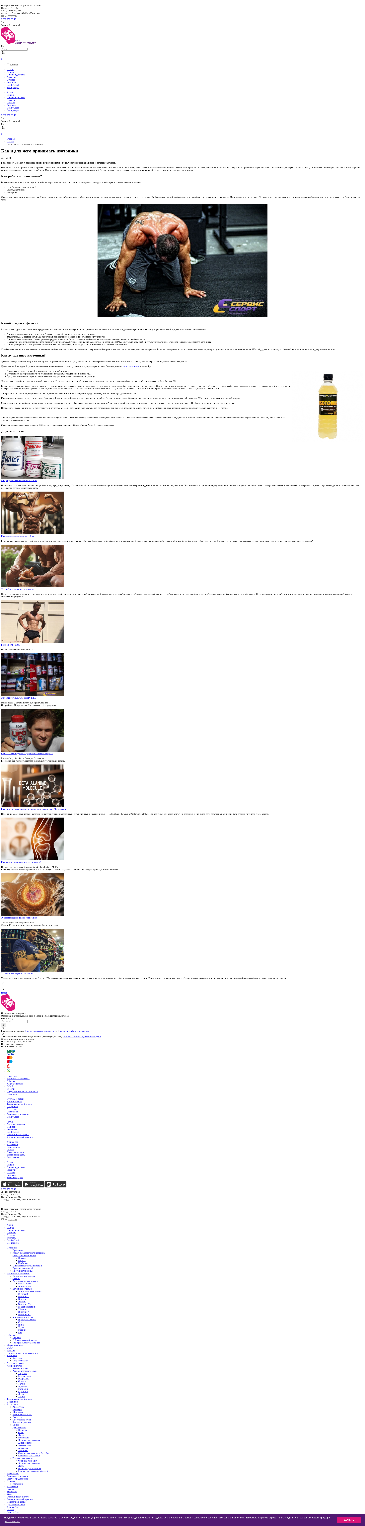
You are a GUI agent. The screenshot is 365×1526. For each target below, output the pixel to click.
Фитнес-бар (12, 1142)
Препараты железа (27, 1319)
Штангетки (18, 1412)
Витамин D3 (24, 1304)
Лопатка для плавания (29, 1440)
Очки (21, 1432)
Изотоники (18, 1484)
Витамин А (23, 1312)
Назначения (12, 1144)
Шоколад (22, 1258)
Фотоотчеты (13, 1157)
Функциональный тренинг (20, 1137)
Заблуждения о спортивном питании (19, 480)
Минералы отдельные (23, 1317)
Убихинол (23, 1309)
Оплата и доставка (16, 74)
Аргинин (22, 1386)
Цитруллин (23, 1378)
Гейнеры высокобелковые (25, 1340)
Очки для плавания (27, 1461)
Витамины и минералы (18, 1078)
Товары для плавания (23, 1458)
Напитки (11, 1127)
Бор (20, 1332)
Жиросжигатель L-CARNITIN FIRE (18, 698)
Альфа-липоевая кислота (30, 1291)
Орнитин (22, 1381)
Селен (21, 1322)
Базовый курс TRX (10, 645)
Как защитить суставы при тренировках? (21, 862)
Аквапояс (23, 1450)
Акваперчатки (25, 1443)
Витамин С (23, 1296)
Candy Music (13, 1132)
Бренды (10, 1121)
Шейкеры (17, 1409)
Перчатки (17, 1417)
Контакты (11, 82)
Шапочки (23, 1430)
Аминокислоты (14, 1101)
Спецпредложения (16, 1124)
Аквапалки (23, 1448)
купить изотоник (131, 366)
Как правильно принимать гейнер (17, 536)
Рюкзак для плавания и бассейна (34, 1471)
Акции (10, 69)
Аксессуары (13, 1109)
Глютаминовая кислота (18, 1134)
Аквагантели (24, 1445)
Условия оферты (15, 1177)
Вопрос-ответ (13, 1147)
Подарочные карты (16, 1152)
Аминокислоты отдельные (25, 1371)
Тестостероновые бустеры (19, 1104)
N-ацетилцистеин (27, 1307)
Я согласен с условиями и (45, 1031)
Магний (22, 1330)
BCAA (10, 1086)
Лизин (21, 1394)
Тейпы (16, 1425)
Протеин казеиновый (23, 1268)
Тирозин (22, 1373)
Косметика (12, 1129)
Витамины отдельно (22, 1289)
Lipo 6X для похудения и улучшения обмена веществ (27, 753)
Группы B (23, 1294)
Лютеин (22, 1301)
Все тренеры (13, 87)
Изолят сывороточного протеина (29, 1253)
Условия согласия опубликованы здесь (82, 1036)
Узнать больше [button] (12, 1521)
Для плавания (19, 1427)
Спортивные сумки (22, 1419)
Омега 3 (16, 1278)
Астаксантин (24, 1286)
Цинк (21, 1325)
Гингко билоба (25, 1283)
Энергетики (13, 1111)
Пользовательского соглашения (40, 1031)
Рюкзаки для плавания (29, 1455)
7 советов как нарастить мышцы (17, 973)
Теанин (21, 1396)
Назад (4, 993)
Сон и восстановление (18, 1114)
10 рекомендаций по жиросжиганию (19, 918)
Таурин (21, 1384)
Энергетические (20, 1360)
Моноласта (23, 1437)
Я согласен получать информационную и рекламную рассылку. (51, 1036)
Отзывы (11, 80)
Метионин (23, 1389)
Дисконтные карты (16, 1155)
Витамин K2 (24, 1314)
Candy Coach (13, 85)
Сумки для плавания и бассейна (33, 1453)
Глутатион (23, 1391)
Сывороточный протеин (24, 1255)
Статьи (10, 1149)
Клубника (23, 1263)
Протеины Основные (23, 1271)
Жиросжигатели (15, 1084)
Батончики (12, 1094)
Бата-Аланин (24, 1376)
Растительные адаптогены (25, 1281)
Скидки (10, 72)
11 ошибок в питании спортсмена (17, 589)
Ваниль (22, 1260)
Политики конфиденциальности (73, 1031)
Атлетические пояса (22, 1414)
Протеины (12, 1076)
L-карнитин (12, 1106)
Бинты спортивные (22, 1422)
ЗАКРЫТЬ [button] (349, 1520)
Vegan (10, 1494)
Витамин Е (23, 1299)
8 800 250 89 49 (8, 19)
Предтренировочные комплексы (22, 1091)
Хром (21, 1327)
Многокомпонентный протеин (27, 1265)
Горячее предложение (17, 1479)
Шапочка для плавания (29, 1468)
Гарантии (11, 77)
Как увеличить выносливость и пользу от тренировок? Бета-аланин (34, 809)
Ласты (21, 1435)
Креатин (11, 1089)
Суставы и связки (15, 1099)
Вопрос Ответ (14, 1512)
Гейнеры (11, 1081)
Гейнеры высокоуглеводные (26, 1342)
